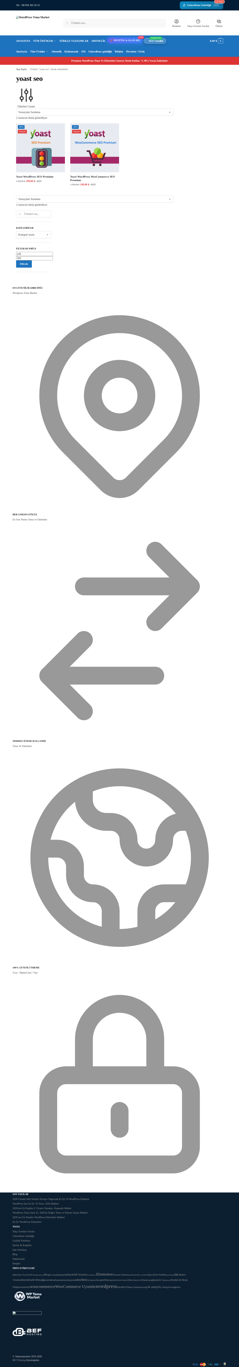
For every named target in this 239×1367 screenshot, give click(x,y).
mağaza (43, 1279)
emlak (131, 1275)
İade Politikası (20, 1250)
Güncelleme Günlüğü (205, 4)
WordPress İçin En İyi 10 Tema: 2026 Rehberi (36, 1203)
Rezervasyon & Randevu (139, 1280)
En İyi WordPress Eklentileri (27, 1222)
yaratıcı (121, 1287)
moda (74, 1280)
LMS (36, 1280)
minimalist (60, 1280)
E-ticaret (81, 1274)
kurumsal (28, 1280)
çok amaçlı (152, 1287)
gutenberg (170, 1275)
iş (175, 1274)
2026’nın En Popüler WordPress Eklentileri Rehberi (39, 1217)
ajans (15, 1274)
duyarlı (71, 1274)
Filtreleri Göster (26, 106)
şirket (178, 1287)
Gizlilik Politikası (21, 1240)
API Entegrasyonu (36, 1275)
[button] (216, 41)
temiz (27, 1286)
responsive (112, 1280)
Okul (89, 1280)
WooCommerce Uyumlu (75, 1286)
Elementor (104, 1274)
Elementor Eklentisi (120, 1275)
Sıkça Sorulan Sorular (198, 26)
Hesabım (176, 26)
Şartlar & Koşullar (22, 1245)
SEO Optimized (164, 1280)
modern (82, 1280)
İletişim (16, 1263)
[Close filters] (17, 284)
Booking (52, 1275)
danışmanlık (61, 1275)
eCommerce (91, 1275)
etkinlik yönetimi (141, 1275)
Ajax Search (23, 1274)
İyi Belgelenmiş (167, 1287)
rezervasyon (123, 1280)
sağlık (152, 1280)
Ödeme (219, 26)
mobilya (67, 1280)
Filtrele (24, 263)
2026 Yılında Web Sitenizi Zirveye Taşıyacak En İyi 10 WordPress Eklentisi (51, 1199)
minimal (51, 1279)
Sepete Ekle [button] (40, 188)
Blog (15, 1254)
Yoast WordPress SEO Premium (34, 176)
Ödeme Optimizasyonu (136, 1287)
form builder (159, 1274)
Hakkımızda (19, 1259)
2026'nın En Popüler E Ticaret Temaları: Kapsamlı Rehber (42, 1208)
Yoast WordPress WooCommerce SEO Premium (92, 178)
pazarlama (96, 1280)
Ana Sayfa (21, 69)
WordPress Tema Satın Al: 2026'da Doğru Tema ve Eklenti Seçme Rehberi (50, 1212)
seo (156, 1280)
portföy (104, 1280)
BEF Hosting (19, 1360)
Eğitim (150, 1275)
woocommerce (42, 1286)
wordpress (106, 1286)
